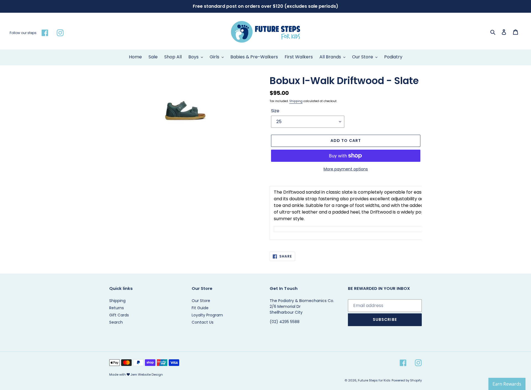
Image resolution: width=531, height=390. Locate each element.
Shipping (296, 101)
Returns (116, 308)
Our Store (201, 300)
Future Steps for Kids (374, 380)
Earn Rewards (507, 384)
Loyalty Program (207, 315)
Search (116, 322)
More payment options (346, 169)
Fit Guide (200, 308)
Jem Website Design (147, 374)
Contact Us (203, 322)
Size (275, 111)
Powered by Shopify (407, 380)
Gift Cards (119, 315)
